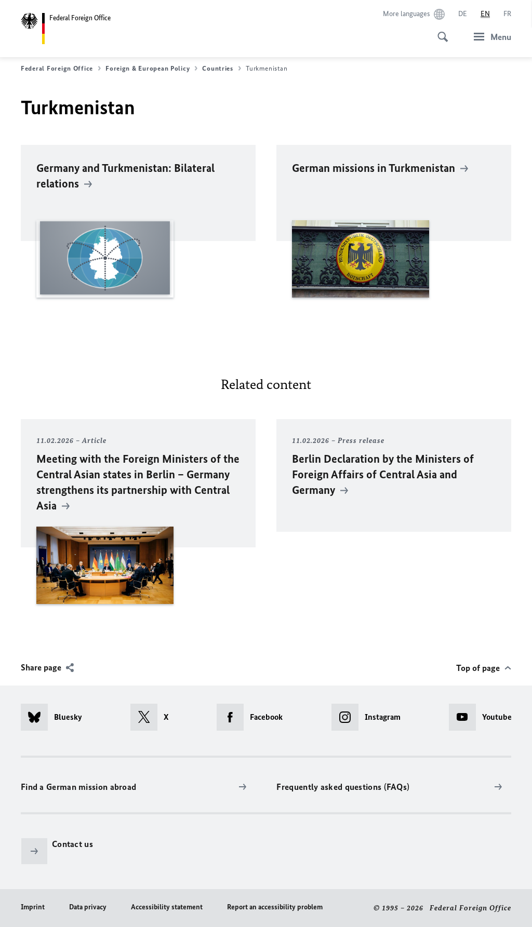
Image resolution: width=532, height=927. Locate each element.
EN (485, 13)
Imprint (33, 907)
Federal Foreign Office (57, 68)
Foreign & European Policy (147, 68)
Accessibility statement (167, 907)
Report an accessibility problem (275, 907)
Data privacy (88, 907)
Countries (217, 68)
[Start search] (439, 31)
